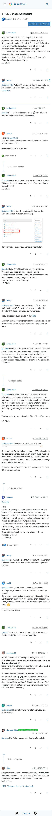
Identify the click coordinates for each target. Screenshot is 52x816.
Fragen (8, 19)
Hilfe (34, 316)
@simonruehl (7, 710)
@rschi (4, 632)
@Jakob (5, 180)
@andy (5, 113)
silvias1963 (11, 33)
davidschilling (12, 730)
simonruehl (11, 653)
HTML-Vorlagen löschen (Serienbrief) (17, 786)
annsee (10, 497)
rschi (9, 583)
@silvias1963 (7, 85)
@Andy (5, 269)
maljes (9, 705)
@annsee (6, 560)
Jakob (9, 133)
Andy (9, 80)
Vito (8, 768)
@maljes (5, 738)
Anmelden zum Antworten (39, 24)
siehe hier (6, 90)
